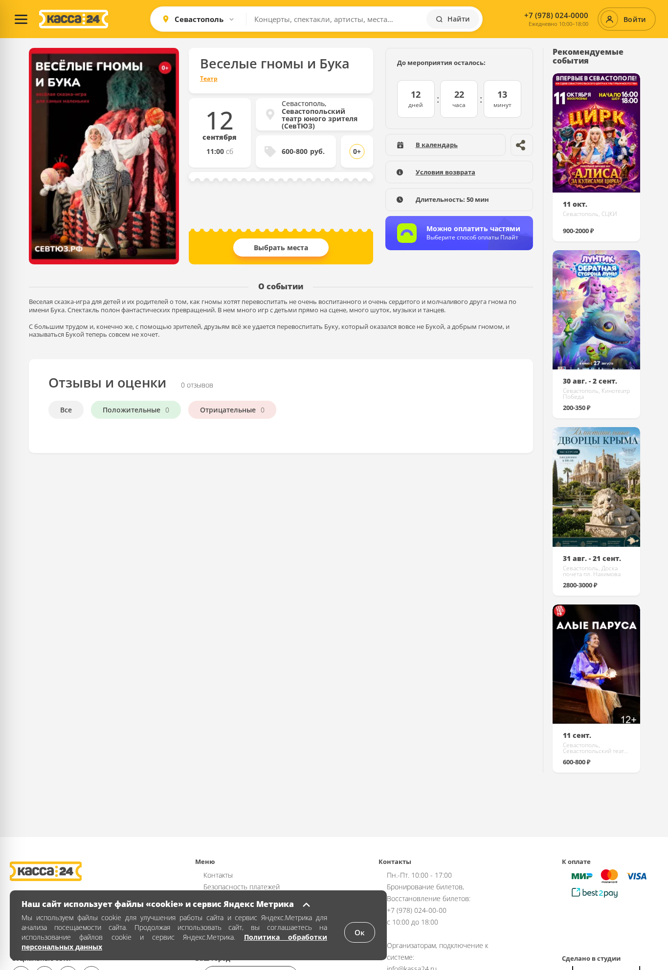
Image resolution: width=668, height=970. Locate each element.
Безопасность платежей (241, 886)
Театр (209, 79)
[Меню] (21, 19)
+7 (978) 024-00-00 (416, 910)
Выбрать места (281, 247)
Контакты (218, 875)
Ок (360, 932)
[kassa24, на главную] (73, 19)
